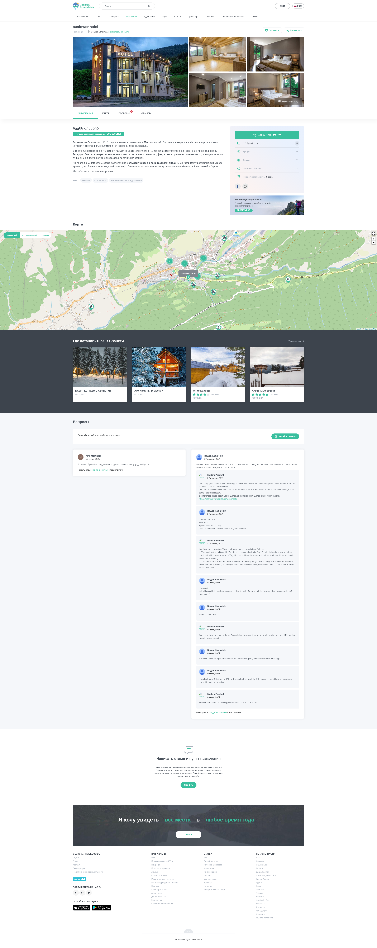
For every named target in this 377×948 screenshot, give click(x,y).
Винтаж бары (210, 879)
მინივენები (261, 910)
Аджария (260, 914)
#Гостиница (100, 180)
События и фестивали (162, 903)
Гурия (259, 882)
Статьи (177, 16)
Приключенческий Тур (162, 861)
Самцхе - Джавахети (266, 875)
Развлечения (83, 16)
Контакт (76, 864)
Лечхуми (260, 896)
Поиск (188, 834)
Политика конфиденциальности (88, 871)
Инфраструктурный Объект (164, 882)
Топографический (29, 235)
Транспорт (193, 16)
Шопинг (207, 875)
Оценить (188, 785)
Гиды (164, 16)
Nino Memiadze (93, 456)
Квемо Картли (262, 879)
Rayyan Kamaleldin (213, 456)
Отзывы (146, 113)
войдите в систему (99, 469)
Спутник (45, 235)
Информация (85, 113)
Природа (155, 864)
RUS (299, 6)
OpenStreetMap (370, 329)
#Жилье (86, 180)
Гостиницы (131, 16)
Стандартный (11, 235)
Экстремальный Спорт (215, 889)
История (208, 886)
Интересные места (213, 864)
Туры (98, 16)
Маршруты (114, 16)
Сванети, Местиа (110, 31)
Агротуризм (156, 893)
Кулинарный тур (159, 889)
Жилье (154, 871)
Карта (105, 113)
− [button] (373, 242)
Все (153, 857)
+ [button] (373, 238)
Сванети (260, 861)
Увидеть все (295, 341)
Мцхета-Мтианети (264, 917)
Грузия (255, 16)
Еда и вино (149, 16)
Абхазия (260, 893)
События (210, 16)
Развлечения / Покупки (162, 879)
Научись (155, 886)
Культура (208, 882)
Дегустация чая (158, 896)
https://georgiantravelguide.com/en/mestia (218, 499)
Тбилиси (260, 889)
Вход (282, 6)
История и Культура (160, 868)
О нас (75, 861)
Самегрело (261, 864)
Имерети (260, 907)
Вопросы (125, 112)
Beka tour (260, 903)
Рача (258, 886)
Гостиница (78, 31)
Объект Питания (159, 875)
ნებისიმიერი (262, 900)
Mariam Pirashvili (215, 475)
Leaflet (359, 329)
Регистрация (79, 868)
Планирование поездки (233, 16)
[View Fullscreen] (374, 233)
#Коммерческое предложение (126, 180)
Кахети (259, 868)
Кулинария (209, 868)
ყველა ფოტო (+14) (290, 101)
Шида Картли (262, 871)
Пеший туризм (211, 861)
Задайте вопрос (287, 436)
